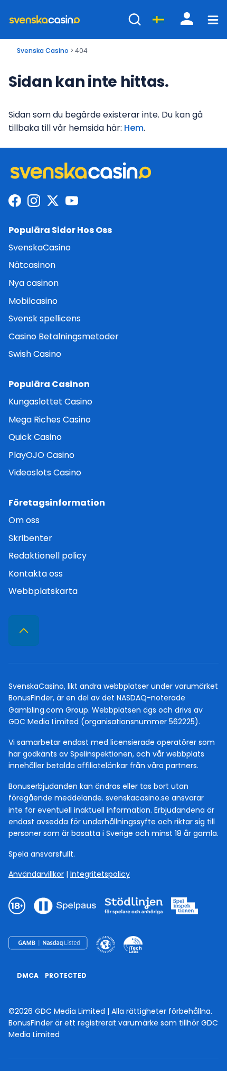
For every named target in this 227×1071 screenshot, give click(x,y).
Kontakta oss (35, 574)
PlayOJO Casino (41, 455)
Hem (134, 128)
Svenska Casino (43, 50)
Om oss (24, 520)
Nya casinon (33, 283)
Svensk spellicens (44, 318)
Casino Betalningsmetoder (63, 336)
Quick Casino (35, 437)
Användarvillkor (36, 874)
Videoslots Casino (44, 472)
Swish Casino (34, 354)
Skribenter (30, 538)
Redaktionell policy (47, 556)
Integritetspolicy (100, 874)
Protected (66, 975)
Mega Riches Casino (49, 419)
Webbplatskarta (43, 591)
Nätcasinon (31, 265)
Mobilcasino (33, 301)
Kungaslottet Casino (50, 401)
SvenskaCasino (39, 247)
